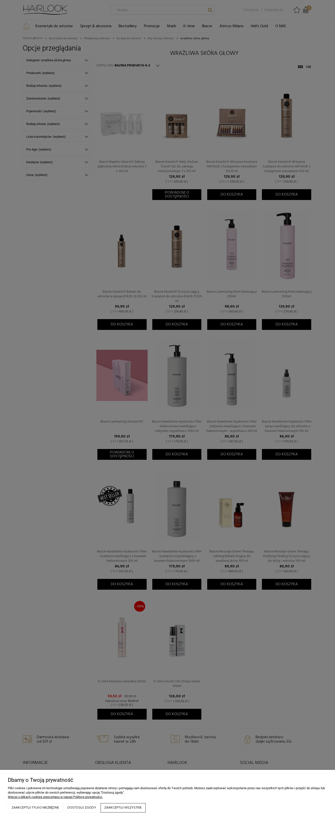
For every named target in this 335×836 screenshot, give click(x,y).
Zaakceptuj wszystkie (123, 808)
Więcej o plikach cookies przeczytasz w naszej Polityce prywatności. (55, 797)
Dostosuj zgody (81, 808)
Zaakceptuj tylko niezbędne (35, 808)
